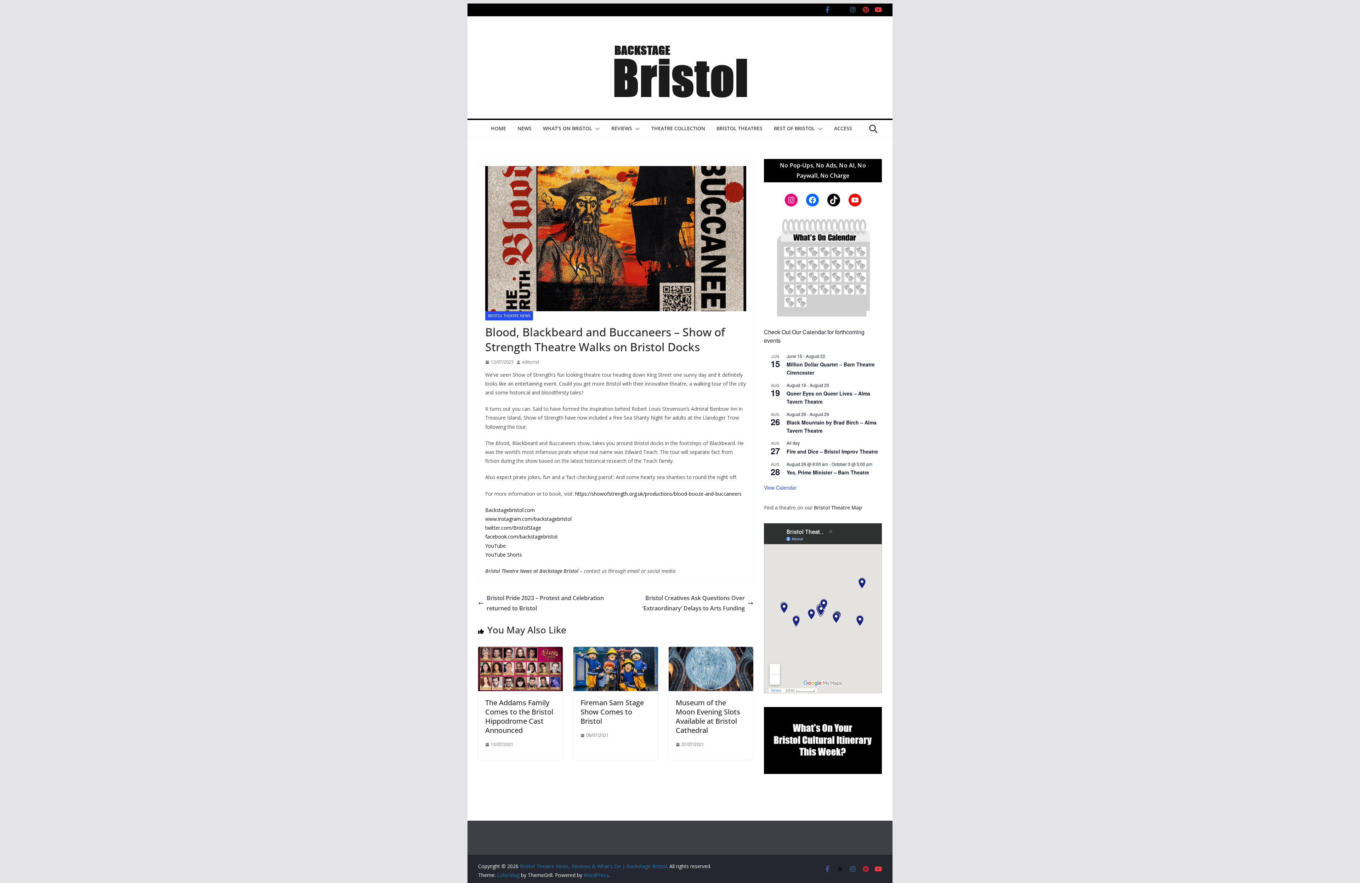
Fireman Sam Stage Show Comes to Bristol (612, 712)
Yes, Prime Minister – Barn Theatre (828, 472)
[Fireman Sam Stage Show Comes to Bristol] (615, 652)
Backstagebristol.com (510, 510)
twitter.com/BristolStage (513, 527)
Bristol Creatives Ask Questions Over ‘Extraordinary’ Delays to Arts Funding (693, 603)
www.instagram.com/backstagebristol (528, 518)
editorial (530, 362)
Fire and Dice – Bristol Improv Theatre (832, 451)
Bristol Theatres (739, 128)
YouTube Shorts (503, 554)
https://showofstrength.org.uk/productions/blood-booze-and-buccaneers (658, 493)
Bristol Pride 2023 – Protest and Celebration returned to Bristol (545, 603)
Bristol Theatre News (509, 315)
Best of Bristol (794, 128)
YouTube (495, 545)
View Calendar (780, 487)
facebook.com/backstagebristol (521, 536)
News (524, 128)
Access (843, 128)
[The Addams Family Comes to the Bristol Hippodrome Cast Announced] (520, 652)
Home (498, 128)
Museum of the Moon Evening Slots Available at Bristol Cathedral (708, 716)
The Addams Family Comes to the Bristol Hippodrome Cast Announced (519, 716)
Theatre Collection (678, 128)
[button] (596, 129)
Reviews (621, 128)
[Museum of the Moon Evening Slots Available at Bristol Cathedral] (711, 652)
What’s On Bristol (567, 128)
